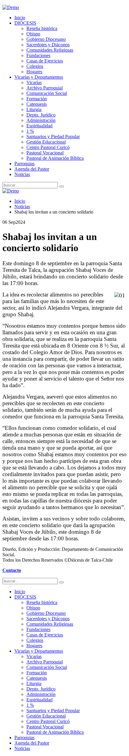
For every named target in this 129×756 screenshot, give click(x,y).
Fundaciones (38, 55)
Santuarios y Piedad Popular (53, 136)
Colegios (34, 66)
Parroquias (24, 163)
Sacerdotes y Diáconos (48, 44)
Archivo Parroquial (44, 87)
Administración (41, 120)
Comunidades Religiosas (49, 50)
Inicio (19, 17)
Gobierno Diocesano (46, 39)
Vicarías (34, 82)
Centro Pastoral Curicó (48, 147)
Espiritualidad (39, 125)
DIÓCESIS (25, 23)
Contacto (11, 570)
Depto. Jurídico (41, 114)
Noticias (22, 174)
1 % (30, 131)
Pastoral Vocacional (45, 152)
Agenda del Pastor (31, 169)
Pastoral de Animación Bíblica (55, 158)
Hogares (34, 71)
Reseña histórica (41, 28)
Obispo (33, 33)
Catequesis (36, 104)
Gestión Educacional (46, 141)
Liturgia (33, 109)
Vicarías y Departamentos (38, 77)
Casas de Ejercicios (44, 60)
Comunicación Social (46, 93)
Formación (36, 98)
